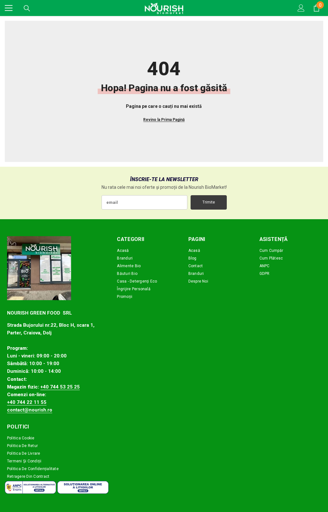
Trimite (208, 202)
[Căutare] (27, 8)
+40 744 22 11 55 (26, 402)
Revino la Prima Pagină (163, 119)
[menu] (8, 8)
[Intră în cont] (301, 8)
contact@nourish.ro (29, 410)
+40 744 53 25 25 (60, 387)
